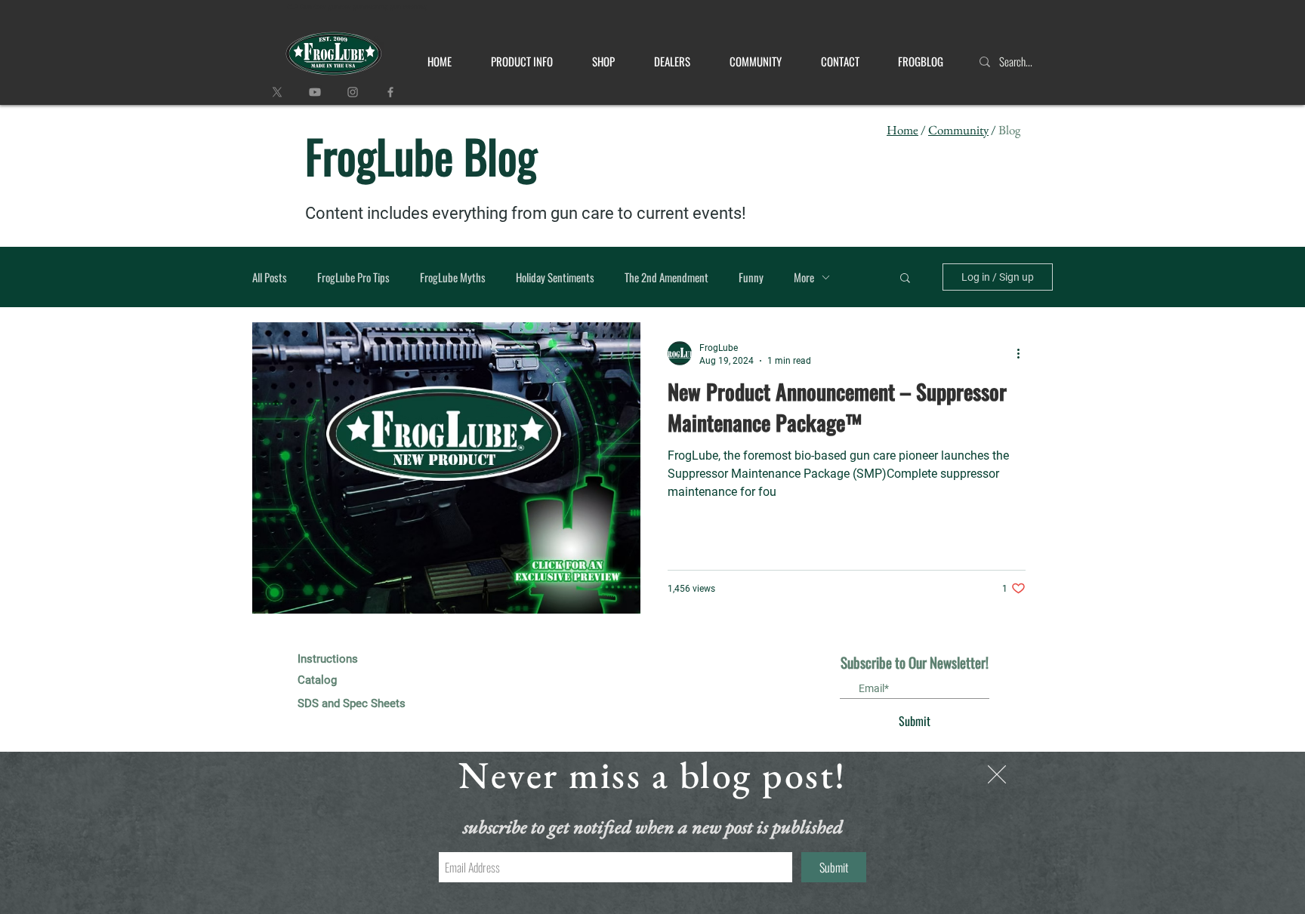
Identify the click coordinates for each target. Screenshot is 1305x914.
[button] (997, 774)
